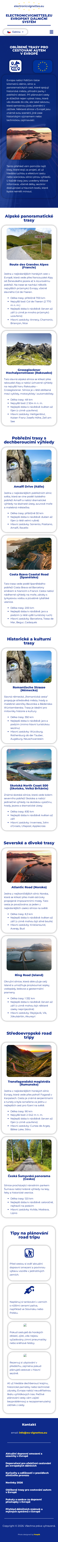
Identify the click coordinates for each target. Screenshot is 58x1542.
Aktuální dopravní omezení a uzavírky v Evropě (24, 1455)
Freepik (37, 1534)
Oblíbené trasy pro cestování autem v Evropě (28, 1491)
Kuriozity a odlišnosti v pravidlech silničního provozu (27, 1474)
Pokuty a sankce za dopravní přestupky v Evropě (24, 1500)
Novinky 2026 (14, 1482)
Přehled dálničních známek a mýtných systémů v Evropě (24, 1510)
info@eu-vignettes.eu (32, 1432)
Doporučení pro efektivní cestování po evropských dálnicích (28, 1464)
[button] (51, 32)
